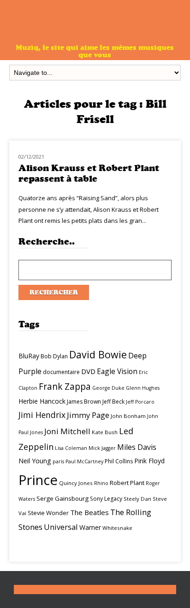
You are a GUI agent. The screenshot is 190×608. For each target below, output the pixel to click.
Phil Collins (119, 461)
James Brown (84, 401)
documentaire (61, 372)
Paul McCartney (84, 461)
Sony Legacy (106, 499)
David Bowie (98, 354)
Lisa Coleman (71, 448)
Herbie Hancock (41, 401)
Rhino (101, 483)
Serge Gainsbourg (62, 498)
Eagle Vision (117, 371)
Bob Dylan (54, 356)
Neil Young (34, 460)
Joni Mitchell (67, 431)
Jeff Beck (113, 401)
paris (58, 461)
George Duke (108, 388)
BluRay (28, 355)
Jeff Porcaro (140, 402)
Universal (61, 527)
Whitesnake (117, 527)
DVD (88, 371)
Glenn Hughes (143, 388)
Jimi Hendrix (41, 414)
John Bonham (128, 415)
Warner (90, 527)
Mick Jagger (102, 448)
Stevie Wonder (48, 513)
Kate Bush (105, 432)
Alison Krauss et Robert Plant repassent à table (88, 173)
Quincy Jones (76, 482)
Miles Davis (136, 447)
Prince (38, 480)
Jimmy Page (88, 415)
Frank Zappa (65, 387)
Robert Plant (127, 483)
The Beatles (89, 512)
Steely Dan (137, 498)
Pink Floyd (149, 460)
